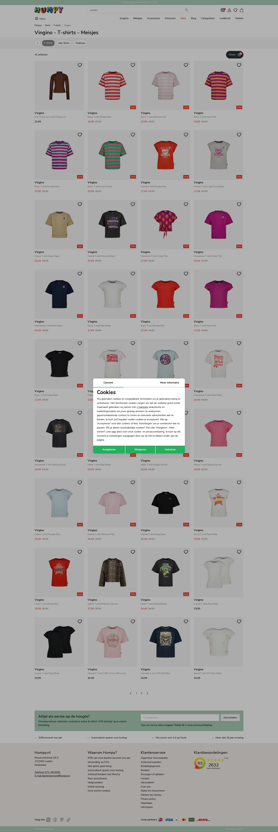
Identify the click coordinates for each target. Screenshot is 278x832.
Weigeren (140, 449)
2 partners (142, 407)
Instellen (170, 449)
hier (114, 431)
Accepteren (109, 449)
